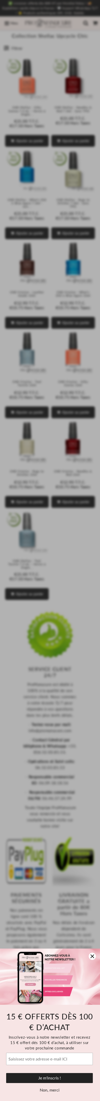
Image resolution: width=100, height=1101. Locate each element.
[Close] (92, 956)
